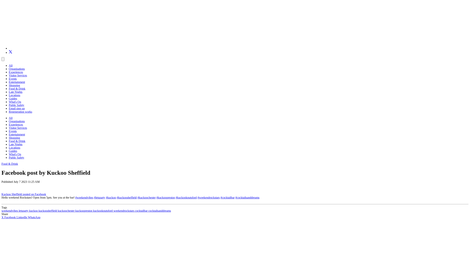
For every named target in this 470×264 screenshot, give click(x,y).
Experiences (16, 72)
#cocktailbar (227, 197)
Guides (13, 98)
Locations (14, 95)
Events (13, 78)
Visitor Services (18, 75)
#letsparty (99, 197)
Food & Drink (17, 88)
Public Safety (16, 105)
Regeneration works (20, 111)
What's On (15, 101)
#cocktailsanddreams (247, 197)
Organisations (17, 68)
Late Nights (15, 92)
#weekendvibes (84, 197)
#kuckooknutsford (186, 197)
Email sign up (17, 108)
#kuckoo (111, 197)
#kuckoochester (147, 197)
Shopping (14, 85)
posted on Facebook (34, 194)
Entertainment (17, 82)
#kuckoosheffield (127, 197)
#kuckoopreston (165, 197)
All (10, 65)
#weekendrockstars (209, 197)
